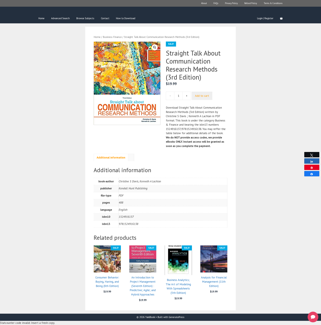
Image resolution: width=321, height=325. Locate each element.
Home (41, 18)
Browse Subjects (85, 18)
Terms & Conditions (273, 3)
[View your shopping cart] (281, 18)
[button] (155, 47)
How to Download (125, 18)
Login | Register (265, 18)
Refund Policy (250, 3)
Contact (105, 18)
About (204, 3)
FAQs (215, 3)
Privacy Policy (231, 3)
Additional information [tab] (111, 157)
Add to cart (202, 96)
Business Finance (112, 37)
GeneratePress (176, 317)
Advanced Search (60, 18)
